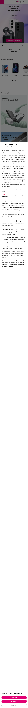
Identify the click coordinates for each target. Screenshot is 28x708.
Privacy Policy (5, 693)
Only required (14, 701)
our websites (17, 205)
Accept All (14, 697)
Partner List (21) (18, 693)
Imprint (11, 693)
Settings (15, 705)
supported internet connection (17, 207)
